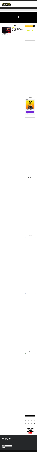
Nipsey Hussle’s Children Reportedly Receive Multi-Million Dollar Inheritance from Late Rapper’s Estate (17, 29)
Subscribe (3, 447)
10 (25, 420)
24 (25, 423)
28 (31, 423)
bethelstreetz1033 (4, 34)
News (12, 27)
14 (31, 420)
